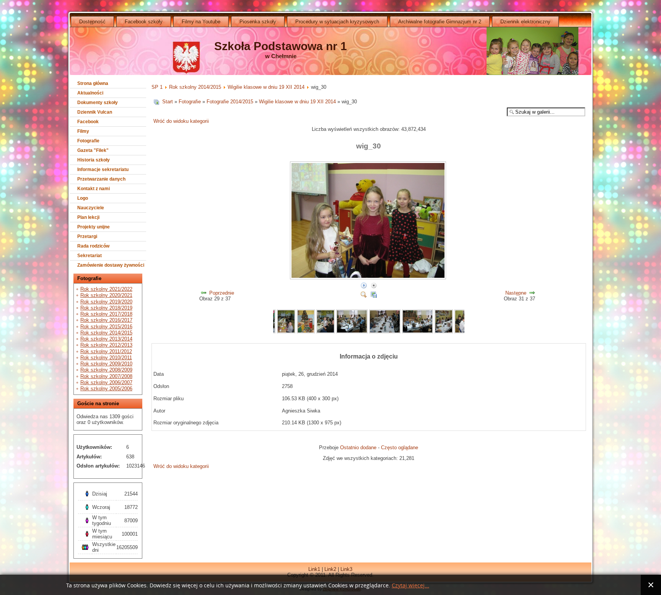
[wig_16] (385, 331)
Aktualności (90, 93)
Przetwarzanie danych (101, 179)
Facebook (88, 121)
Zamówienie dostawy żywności (110, 265)
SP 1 (157, 87)
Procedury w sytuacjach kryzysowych (337, 21)
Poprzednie (221, 293)
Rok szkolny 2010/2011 (106, 357)
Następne (515, 293)
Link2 (330, 569)
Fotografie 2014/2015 (230, 101)
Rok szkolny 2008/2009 (106, 370)
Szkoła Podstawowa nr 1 (280, 46)
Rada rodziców (93, 246)
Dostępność (92, 21)
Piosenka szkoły (257, 21)
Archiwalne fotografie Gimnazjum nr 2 (439, 21)
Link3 (346, 569)
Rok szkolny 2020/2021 (106, 295)
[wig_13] (306, 331)
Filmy (83, 131)
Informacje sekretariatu (103, 169)
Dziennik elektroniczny (525, 21)
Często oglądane (399, 447)
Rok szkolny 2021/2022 (106, 289)
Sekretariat (89, 255)
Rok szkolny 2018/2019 (106, 308)
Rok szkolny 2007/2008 (106, 376)
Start (167, 101)
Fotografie (88, 140)
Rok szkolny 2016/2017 (106, 320)
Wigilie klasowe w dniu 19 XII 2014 (266, 87)
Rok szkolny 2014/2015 (106, 333)
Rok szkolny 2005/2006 (106, 388)
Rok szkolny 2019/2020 (106, 302)
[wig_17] (417, 331)
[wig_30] (369, 278)
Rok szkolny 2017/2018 (106, 314)
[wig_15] (352, 331)
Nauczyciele (90, 207)
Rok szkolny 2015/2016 (106, 326)
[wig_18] (444, 331)
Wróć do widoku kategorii (181, 121)
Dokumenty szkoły (97, 102)
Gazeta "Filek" (93, 150)
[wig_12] (286, 331)
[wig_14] (325, 331)
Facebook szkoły (144, 21)
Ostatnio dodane (358, 447)
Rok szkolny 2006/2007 (106, 382)
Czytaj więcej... (410, 585)
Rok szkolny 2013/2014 (106, 339)
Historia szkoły (93, 160)
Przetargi (87, 236)
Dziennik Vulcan (94, 112)
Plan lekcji (88, 217)
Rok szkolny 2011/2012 (106, 351)
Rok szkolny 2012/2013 (106, 345)
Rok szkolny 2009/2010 (106, 364)
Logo (82, 198)
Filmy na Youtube (201, 21)
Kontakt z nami (93, 188)
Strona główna (92, 83)
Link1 (314, 569)
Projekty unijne (93, 227)
